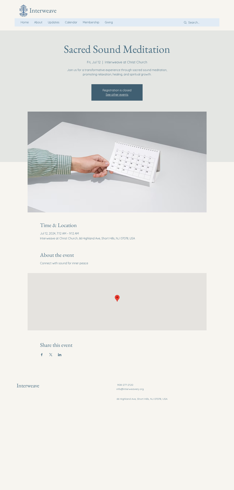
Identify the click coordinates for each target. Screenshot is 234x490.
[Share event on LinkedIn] (59, 354)
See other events (117, 94)
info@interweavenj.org (130, 389)
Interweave (28, 385)
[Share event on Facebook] (42, 354)
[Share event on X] (50, 354)
